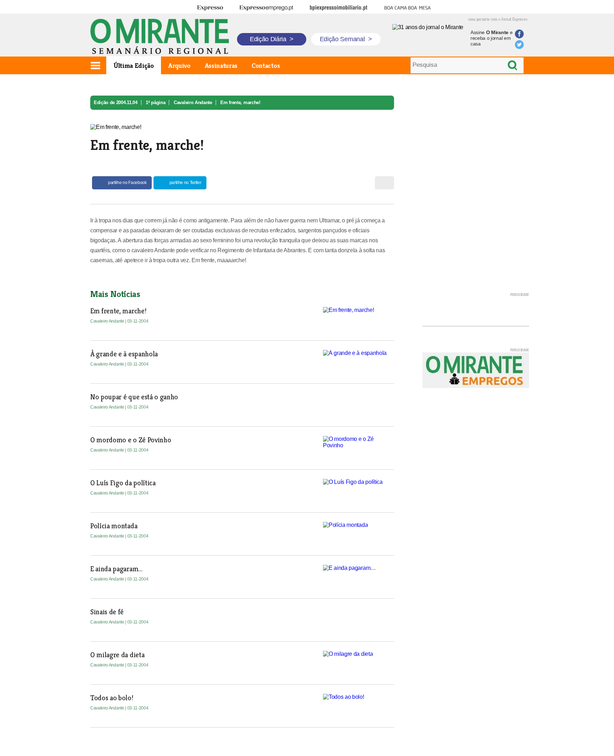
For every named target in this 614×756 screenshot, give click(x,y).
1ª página (155, 102)
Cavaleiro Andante (193, 102)
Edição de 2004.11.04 (116, 102)
